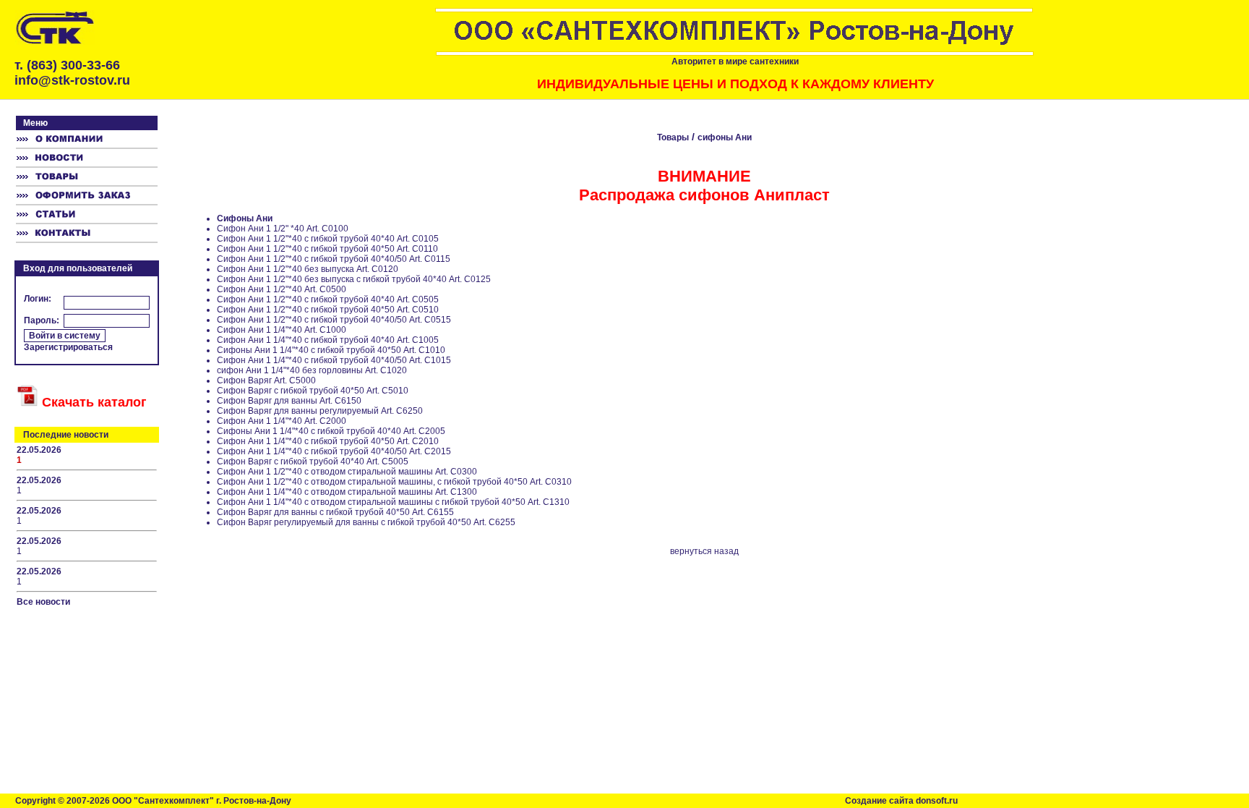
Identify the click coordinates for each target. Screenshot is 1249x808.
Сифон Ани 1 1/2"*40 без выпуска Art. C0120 (307, 269)
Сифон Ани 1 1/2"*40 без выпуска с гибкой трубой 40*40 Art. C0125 (354, 279)
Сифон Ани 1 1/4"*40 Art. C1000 (281, 330)
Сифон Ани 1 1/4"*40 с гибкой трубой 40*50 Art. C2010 (328, 441)
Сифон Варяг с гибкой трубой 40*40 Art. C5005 (312, 461)
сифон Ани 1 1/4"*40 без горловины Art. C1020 (312, 370)
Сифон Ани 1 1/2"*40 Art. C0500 (281, 289)
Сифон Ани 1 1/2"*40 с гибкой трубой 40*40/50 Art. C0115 (333, 259)
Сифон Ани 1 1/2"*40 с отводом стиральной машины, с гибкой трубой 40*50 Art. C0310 (394, 482)
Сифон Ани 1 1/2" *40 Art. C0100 (282, 229)
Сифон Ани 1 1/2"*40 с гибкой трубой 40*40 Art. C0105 (328, 239)
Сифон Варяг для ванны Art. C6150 (289, 401)
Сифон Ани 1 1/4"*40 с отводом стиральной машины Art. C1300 (347, 492)
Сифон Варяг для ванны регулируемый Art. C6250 (320, 411)
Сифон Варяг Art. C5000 (266, 380)
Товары (673, 137)
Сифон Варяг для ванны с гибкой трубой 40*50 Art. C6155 (335, 512)
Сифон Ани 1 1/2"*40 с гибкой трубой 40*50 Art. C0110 (327, 249)
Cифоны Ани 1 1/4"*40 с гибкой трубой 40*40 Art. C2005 (331, 431)
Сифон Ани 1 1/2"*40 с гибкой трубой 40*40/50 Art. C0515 (334, 320)
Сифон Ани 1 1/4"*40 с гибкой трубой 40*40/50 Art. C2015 (334, 451)
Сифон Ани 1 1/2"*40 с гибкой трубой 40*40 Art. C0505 (328, 299)
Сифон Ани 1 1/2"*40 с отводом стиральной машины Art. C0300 (347, 472)
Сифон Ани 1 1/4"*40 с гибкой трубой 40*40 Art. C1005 (328, 340)
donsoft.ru (937, 801)
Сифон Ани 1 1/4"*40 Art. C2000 (281, 421)
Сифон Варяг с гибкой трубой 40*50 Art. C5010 (312, 391)
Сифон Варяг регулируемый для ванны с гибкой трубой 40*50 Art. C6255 (366, 522)
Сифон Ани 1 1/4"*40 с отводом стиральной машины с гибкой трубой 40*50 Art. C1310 (393, 502)
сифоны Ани (725, 137)
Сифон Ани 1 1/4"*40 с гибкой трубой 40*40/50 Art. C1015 (334, 360)
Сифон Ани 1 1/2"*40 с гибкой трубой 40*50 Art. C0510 (328, 310)
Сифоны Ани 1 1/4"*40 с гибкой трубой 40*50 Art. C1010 (331, 350)
